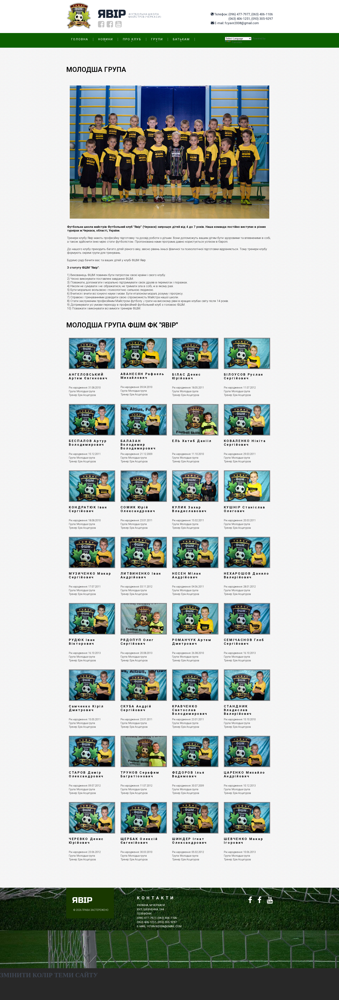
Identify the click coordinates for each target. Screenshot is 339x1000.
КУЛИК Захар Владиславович (189, 509)
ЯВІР (112, 14)
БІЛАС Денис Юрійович (186, 376)
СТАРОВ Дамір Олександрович (86, 774)
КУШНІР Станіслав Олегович (245, 509)
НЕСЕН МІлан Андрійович (186, 575)
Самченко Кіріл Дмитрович (86, 708)
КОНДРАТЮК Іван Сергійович (88, 509)
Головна (79, 39)
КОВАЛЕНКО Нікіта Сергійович (245, 442)
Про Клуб (132, 39)
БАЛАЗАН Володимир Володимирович (138, 444)
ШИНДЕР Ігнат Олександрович (189, 840)
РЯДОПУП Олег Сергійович (137, 641)
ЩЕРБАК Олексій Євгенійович (139, 840)
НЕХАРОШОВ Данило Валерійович (246, 575)
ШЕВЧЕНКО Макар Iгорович (243, 840)
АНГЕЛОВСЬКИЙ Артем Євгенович (88, 376)
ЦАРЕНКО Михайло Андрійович (245, 774)
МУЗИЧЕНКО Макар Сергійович (90, 575)
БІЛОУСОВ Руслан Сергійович (244, 376)
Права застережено (95, 910)
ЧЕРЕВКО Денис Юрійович (86, 840)
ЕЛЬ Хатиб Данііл (192, 441)
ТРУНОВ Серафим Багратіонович (140, 774)
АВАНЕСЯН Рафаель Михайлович (143, 375)
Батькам (181, 39)
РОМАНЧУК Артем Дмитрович (192, 641)
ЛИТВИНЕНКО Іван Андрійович (141, 575)
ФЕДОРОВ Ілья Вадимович (188, 774)
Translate (236, 42)
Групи (157, 39)
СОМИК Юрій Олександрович (138, 509)
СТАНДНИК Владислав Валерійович (238, 710)
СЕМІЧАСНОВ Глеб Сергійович (244, 641)
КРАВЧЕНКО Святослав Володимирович (190, 710)
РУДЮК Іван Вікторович (82, 641)
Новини (105, 39)
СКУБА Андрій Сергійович (136, 708)
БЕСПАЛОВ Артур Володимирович (88, 442)
